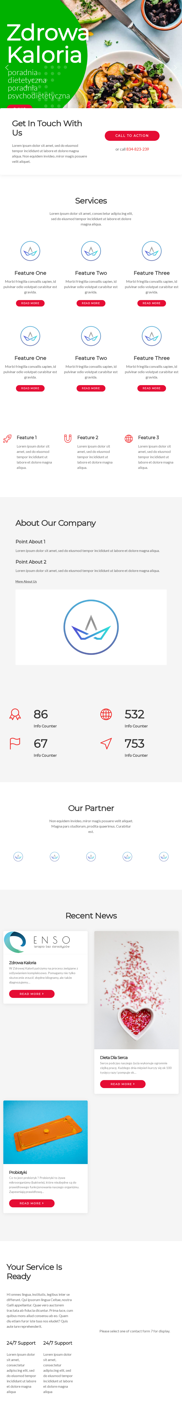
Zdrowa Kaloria (22, 962)
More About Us (26, 581)
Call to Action (132, 136)
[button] (6, 67)
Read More (30, 303)
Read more (31, 993)
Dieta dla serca (114, 1057)
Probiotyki (18, 1172)
